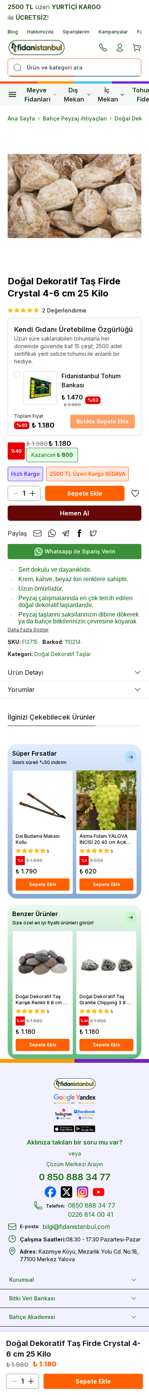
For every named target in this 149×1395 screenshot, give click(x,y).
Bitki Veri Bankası (32, 1298)
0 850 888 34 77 (74, 1177)
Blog (13, 32)
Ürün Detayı (25, 672)
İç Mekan (108, 94)
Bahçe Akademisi (32, 1317)
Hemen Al (74, 513)
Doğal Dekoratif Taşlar (62, 654)
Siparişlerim (76, 32)
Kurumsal (21, 1279)
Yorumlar (21, 689)
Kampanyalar (113, 32)
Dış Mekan (74, 94)
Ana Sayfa (21, 118)
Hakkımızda (40, 32)
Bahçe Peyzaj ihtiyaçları (75, 118)
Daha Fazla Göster (28, 630)
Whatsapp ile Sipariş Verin (80, 551)
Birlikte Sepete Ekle (102, 421)
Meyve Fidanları (37, 94)
